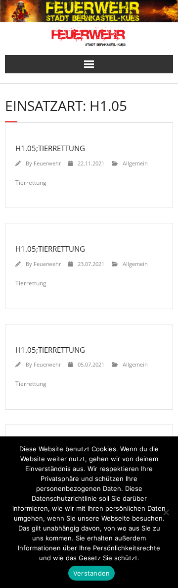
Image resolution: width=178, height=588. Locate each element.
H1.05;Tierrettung (50, 148)
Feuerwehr (47, 163)
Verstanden (91, 573)
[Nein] (166, 512)
